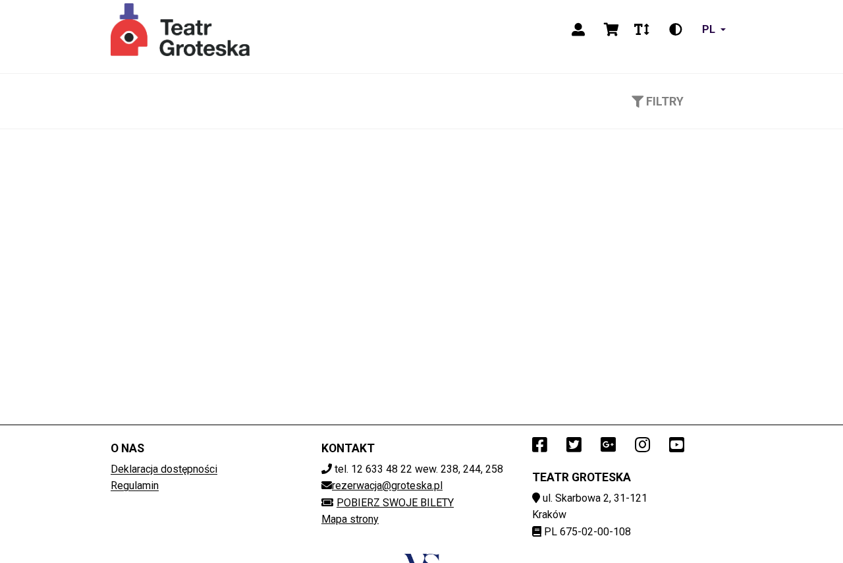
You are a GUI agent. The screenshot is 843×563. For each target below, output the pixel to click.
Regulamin (135, 485)
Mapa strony (350, 519)
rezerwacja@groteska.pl (387, 485)
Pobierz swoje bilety (395, 502)
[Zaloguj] (578, 29)
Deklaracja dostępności (164, 469)
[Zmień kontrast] (675, 29)
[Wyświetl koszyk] (611, 29)
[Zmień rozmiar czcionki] (641, 29)
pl (708, 29)
